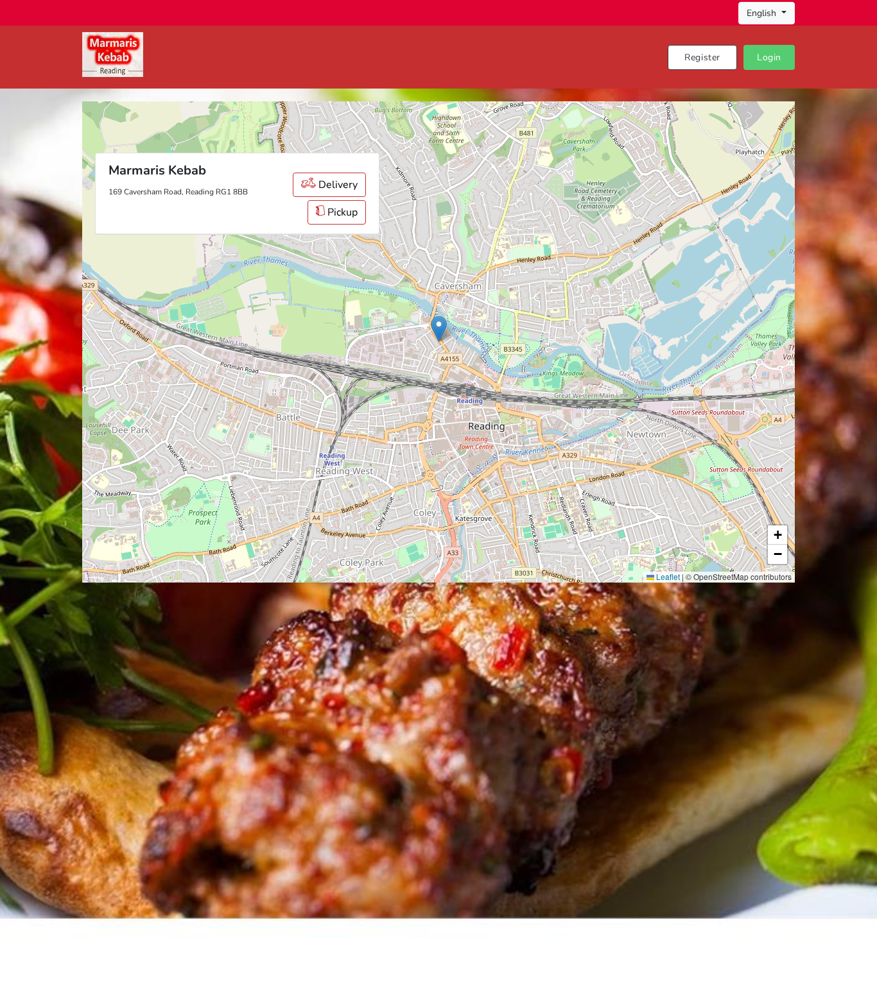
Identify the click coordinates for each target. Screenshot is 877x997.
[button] (439, 329)
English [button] (763, 13)
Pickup (341, 212)
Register (702, 57)
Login (769, 57)
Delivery (337, 185)
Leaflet (667, 576)
